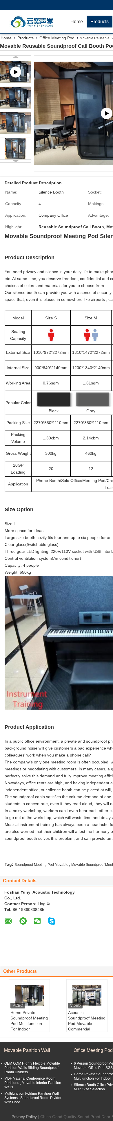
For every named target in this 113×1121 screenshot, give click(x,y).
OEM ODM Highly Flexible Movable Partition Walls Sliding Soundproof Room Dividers (32, 1067)
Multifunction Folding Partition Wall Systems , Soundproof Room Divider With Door (32, 1097)
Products (99, 21)
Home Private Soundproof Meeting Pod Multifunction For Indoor (29, 1020)
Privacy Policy (24, 1116)
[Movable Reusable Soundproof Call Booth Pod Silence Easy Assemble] (15, 97)
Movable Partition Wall (27, 1050)
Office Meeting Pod (56, 38)
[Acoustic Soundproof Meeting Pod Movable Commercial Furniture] (87, 995)
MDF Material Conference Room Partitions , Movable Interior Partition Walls (32, 1082)
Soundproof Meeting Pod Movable (41, 865)
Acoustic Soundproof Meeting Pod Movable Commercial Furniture (86, 1023)
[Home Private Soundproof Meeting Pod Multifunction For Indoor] (29, 995)
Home (76, 21)
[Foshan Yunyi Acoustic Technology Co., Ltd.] (33, 21)
